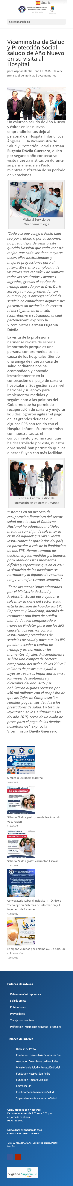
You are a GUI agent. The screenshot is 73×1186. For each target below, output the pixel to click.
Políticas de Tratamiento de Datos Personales (35, 1026)
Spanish (46, 2)
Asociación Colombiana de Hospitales (37, 1061)
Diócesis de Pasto (26, 1049)
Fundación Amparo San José (32, 1079)
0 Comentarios (47, 75)
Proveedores (17, 1013)
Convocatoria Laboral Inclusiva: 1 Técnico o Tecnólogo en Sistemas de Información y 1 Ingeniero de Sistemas (34, 905)
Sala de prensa (18, 1000)
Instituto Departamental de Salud (35, 1092)
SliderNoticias (26, 75)
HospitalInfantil (22, 71)
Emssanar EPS (24, 1085)
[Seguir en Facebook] (10, 1157)
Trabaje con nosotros (22, 1020)
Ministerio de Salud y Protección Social (38, 1067)
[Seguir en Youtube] (18, 1157)
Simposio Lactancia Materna (25, 778)
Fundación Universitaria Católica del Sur (38, 1055)
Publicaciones (17, 1007)
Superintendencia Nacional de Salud (36, 1098)
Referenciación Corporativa (25, 994)
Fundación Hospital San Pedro (33, 1073)
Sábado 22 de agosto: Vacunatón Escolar (32, 861)
